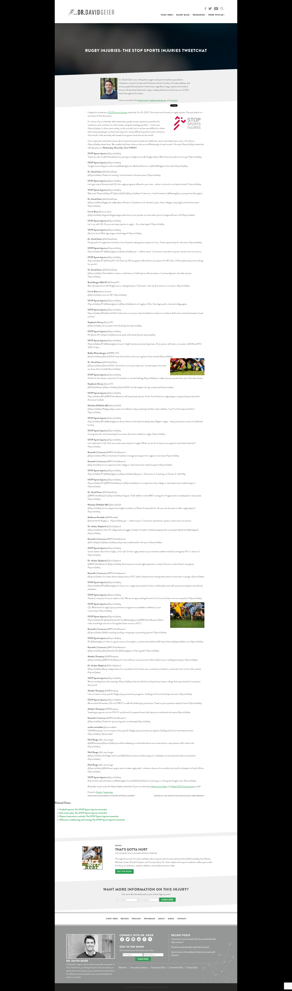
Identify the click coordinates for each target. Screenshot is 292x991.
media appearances (157, 100)
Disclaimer (122, 967)
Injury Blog (182, 15)
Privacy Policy (192, 967)
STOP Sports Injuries (117, 112)
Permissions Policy (158, 967)
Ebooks (125, 918)
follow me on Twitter (159, 786)
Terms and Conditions (139, 967)
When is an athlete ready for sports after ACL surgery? (111, 796)
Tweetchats (108, 792)
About (161, 918)
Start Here (167, 15)
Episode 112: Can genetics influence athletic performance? (179, 796)
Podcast (136, 918)
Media (171, 918)
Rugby (99, 792)
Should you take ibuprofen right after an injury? (190, 946)
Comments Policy (176, 967)
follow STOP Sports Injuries (182, 786)
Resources (199, 15)
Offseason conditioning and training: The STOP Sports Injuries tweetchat (92, 819)
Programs (149, 918)
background (143, 100)
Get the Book (124, 871)
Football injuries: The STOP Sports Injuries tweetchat (83, 809)
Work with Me (216, 15)
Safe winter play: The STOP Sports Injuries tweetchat (83, 813)
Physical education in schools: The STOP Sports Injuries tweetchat (89, 816)
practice (174, 100)
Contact (182, 918)
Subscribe (167, 899)
